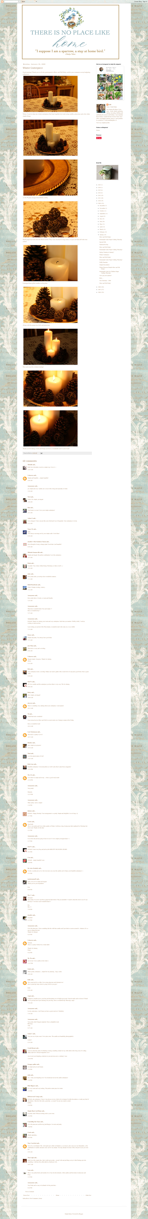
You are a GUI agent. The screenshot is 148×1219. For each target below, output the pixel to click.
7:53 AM (30, 640)
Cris (29, 857)
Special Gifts (102, 242)
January (102, 234)
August (102, 216)
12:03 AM (30, 469)
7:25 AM (30, 600)
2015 (99, 190)
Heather (30, 743)
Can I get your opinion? (105, 275)
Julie (29, 1075)
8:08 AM (30, 651)
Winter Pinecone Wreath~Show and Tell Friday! (109, 268)
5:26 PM (30, 862)
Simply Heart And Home (34, 1111)
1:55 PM (30, 1091)
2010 (99, 200)
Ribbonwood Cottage (34, 1096)
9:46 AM (30, 686)
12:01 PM (30, 769)
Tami (29, 753)
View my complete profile (103, 122)
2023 (99, 185)
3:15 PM (30, 1177)
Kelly (29, 980)
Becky (29, 692)
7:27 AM (30, 613)
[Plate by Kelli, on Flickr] (50, 196)
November (102, 208)
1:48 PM (30, 1080)
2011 (99, 198)
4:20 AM (30, 502)
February (102, 232)
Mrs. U (30, 895)
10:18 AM (30, 726)
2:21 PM (30, 830)
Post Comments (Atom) (36, 1198)
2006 (99, 292)
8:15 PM (30, 920)
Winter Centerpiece (104, 254)
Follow (98, 130)
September (102, 213)
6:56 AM (30, 547)
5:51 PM (30, 873)
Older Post (88, 1195)
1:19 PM (30, 1069)
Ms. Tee (30, 958)
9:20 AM (30, 676)
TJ (28, 714)
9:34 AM (30, 1042)
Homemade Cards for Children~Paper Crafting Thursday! (109, 272)
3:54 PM (30, 1105)
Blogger (81, 1214)
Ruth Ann (30, 764)
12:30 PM (30, 780)
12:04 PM (30, 1058)
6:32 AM (30, 523)
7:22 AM (30, 590)
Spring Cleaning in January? (106, 252)
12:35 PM (30, 794)
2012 (99, 195)
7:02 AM (30, 568)
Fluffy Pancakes (103, 262)
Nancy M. (30, 529)
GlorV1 (30, 682)
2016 (99, 187)
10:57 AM (30, 1164)
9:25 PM (30, 934)
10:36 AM (30, 747)
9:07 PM (30, 1137)
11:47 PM (30, 963)
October (102, 211)
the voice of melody (33, 868)
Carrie (29, 1132)
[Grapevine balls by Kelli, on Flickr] (50, 237)
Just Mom (30, 646)
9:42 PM (30, 952)
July (101, 219)
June (101, 221)
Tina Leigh (31, 1158)
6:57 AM (30, 557)
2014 (99, 193)
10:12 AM (30, 708)
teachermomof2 (32, 879)
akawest (30, 703)
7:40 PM (30, 1127)
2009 (99, 203)
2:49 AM (30, 974)
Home (57, 1195)
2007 (99, 289)
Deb (29, 669)
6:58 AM (30, 990)
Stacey (29, 635)
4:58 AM (30, 1152)
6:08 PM (30, 889)
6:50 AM (30, 536)
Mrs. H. (30, 775)
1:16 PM (30, 805)
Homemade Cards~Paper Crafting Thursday (110, 239)
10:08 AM (30, 697)
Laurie (29, 822)
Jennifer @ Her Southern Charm (37, 542)
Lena (29, 1170)
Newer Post (26, 1195)
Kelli (110, 105)
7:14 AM (30, 1003)
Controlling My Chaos (34, 1122)
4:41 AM (30, 512)
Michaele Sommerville (34, 552)
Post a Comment (29, 1191)
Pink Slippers (31, 1086)
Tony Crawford (32, 1143)
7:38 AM (30, 1013)
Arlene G (30, 518)
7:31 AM (30, 629)
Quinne (30, 811)
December (102, 205)
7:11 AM (30, 579)
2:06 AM (30, 480)
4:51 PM (30, 852)
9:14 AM (30, 663)
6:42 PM (30, 1188)
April (101, 227)
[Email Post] (41, 453)
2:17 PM (30, 816)
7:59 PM (30, 909)
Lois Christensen (32, 732)
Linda (29, 969)
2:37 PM (30, 841)
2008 (99, 287)
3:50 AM (30, 491)
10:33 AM (30, 737)
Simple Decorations (104, 265)
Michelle (30, 465)
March (101, 229)
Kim (29, 507)
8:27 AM (30, 1028)
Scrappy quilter (32, 1064)
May (101, 224)
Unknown (30, 475)
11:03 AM (30, 758)
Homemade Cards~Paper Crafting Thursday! (110, 249)
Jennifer (30, 915)
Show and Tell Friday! (105, 237)
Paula (29, 563)
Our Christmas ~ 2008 (105, 280)
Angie (29, 996)
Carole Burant (32, 1048)
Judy (29, 574)
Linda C (30, 1034)
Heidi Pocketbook (32, 585)
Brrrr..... (101, 278)
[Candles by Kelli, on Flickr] (50, 112)
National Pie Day (103, 244)
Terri (29, 497)
